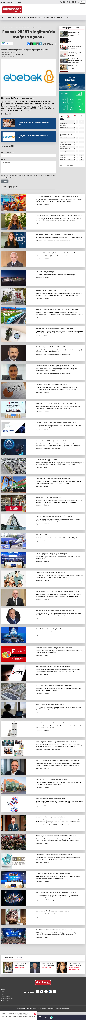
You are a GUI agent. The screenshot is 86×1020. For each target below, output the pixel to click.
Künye (3, 989)
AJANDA (46, 17)
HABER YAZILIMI (27, 1008)
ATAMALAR (38, 17)
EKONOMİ (23, 17)
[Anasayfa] (2, 17)
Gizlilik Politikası (6, 996)
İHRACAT (60, 17)
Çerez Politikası (6, 994)
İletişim (4, 992)
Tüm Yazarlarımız (18, 957)
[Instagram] (46, 991)
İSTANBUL (64, 94)
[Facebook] (37, 991)
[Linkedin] (50, 991)
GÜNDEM (16, 17)
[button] (4, 967)
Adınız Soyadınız (8, 152)
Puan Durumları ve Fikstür (67, 165)
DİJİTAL (66, 17)
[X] (41, 991)
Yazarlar (19, 2)
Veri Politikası (5, 1000)
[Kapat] (35, 1013)
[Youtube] (54, 991)
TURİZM (53, 17)
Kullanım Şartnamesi (7, 998)
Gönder (4, 181)
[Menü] (79, 2)
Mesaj (3, 159)
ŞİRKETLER (30, 17)
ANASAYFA (8, 17)
